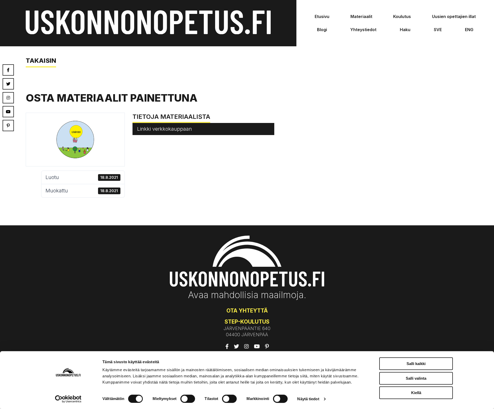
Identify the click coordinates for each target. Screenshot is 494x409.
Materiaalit (361, 16)
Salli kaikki (416, 363)
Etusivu (322, 16)
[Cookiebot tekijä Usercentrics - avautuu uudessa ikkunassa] (68, 399)
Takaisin (41, 60)
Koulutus (402, 16)
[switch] (187, 399)
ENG (469, 29)
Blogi (322, 29)
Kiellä (416, 392)
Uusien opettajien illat (454, 16)
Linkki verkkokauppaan (164, 129)
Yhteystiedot (363, 29)
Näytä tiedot (308, 399)
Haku (405, 29)
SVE (438, 29)
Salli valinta (416, 378)
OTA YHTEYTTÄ (247, 310)
